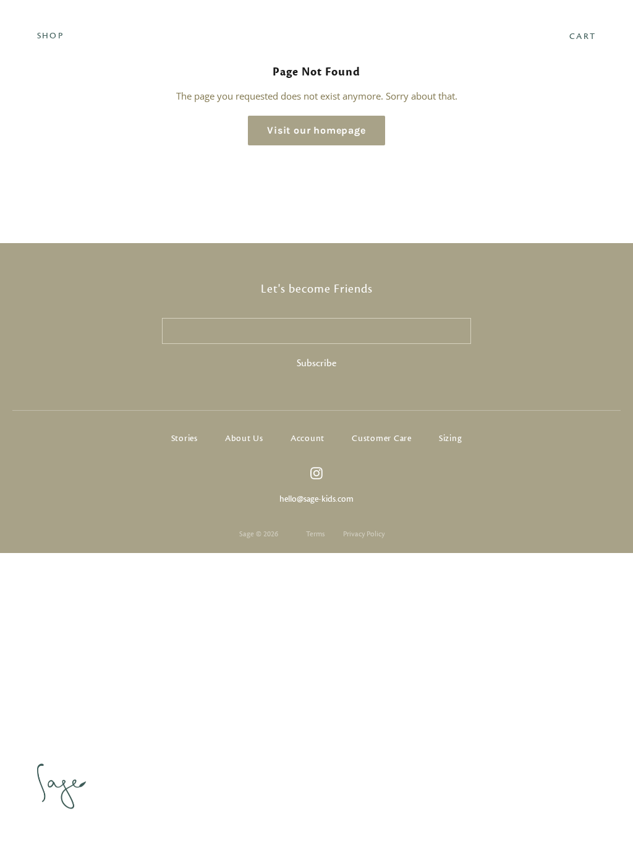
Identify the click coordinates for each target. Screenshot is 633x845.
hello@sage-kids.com (316, 499)
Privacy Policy (363, 534)
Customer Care (382, 438)
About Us (244, 438)
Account (308, 438)
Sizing (450, 438)
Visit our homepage (316, 130)
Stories (184, 438)
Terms (315, 534)
